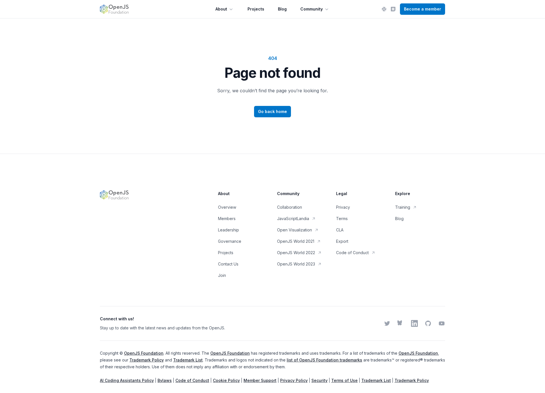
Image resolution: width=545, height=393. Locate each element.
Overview (227, 207)
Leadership (228, 229)
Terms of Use (344, 380)
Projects (256, 9)
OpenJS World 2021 (295, 241)
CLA (339, 229)
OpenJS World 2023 (296, 264)
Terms (342, 218)
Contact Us (228, 264)
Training (402, 207)
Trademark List (188, 360)
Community (311, 9)
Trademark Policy (146, 360)
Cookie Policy (226, 380)
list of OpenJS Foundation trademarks (324, 360)
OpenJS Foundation (144, 353)
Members (227, 218)
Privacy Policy (294, 380)
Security (319, 380)
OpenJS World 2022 (296, 252)
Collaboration (289, 207)
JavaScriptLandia (293, 218)
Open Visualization (294, 229)
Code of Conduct (352, 252)
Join (222, 275)
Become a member (422, 9)
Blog (282, 9)
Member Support (260, 380)
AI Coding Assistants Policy (127, 380)
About (221, 9)
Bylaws (165, 380)
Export (342, 241)
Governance (229, 241)
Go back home (272, 111)
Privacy (343, 207)
